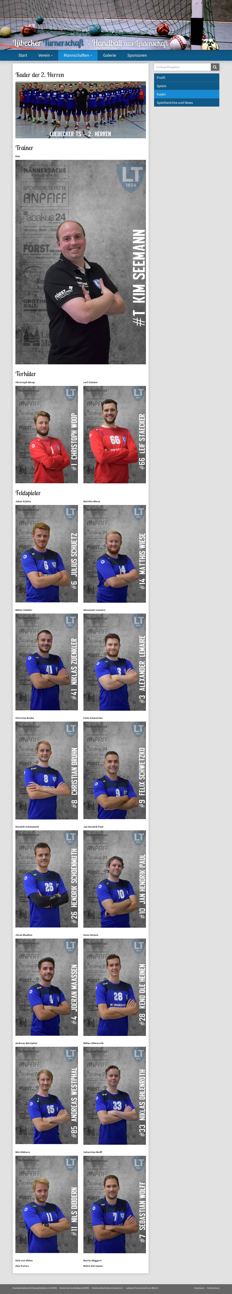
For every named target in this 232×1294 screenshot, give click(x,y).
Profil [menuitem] (161, 77)
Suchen (215, 67)
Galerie (109, 55)
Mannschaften (77, 55)
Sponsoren (137, 55)
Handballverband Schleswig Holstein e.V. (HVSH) (35, 1288)
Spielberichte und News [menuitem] (175, 102)
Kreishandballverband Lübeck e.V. (107, 1288)
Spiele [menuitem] (161, 86)
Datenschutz (213, 1288)
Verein (44, 55)
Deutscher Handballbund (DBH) (74, 1288)
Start (22, 55)
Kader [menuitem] (161, 94)
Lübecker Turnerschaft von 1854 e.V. (142, 1288)
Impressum (199, 1288)
